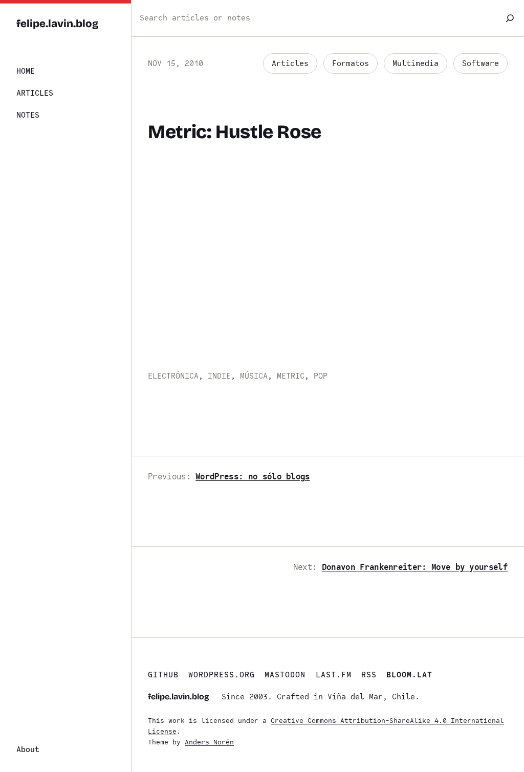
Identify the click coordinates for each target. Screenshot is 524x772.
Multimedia (415, 63)
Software (480, 63)
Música (254, 376)
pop (321, 376)
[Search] (510, 18)
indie (219, 376)
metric (290, 376)
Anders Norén (209, 742)
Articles (290, 63)
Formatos (350, 63)
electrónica (173, 376)
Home (25, 71)
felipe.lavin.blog (57, 23)
